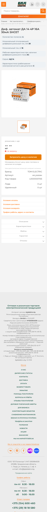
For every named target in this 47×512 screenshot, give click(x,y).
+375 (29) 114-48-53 (34, 332)
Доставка (23, 380)
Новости (23, 428)
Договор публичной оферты (23, 404)
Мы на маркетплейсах (23, 438)
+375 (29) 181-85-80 (37, 351)
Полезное (23, 425)
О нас (23, 370)
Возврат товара (23, 387)
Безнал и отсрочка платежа (23, 418)
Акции (23, 432)
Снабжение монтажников (23, 414)
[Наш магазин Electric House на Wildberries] (30, 450)
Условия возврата (11, 208)
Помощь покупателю (23, 394)
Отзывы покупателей (23, 401)
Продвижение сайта (23, 473)
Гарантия (24, 390)
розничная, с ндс (12, 141)
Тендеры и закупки (23, 421)
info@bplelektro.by (23, 333)
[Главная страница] (22, 4)
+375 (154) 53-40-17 (33, 345)
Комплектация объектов (23, 411)
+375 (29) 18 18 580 (23, 508)
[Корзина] (43, 4)
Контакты (23, 377)
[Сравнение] (31, 4)
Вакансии (23, 435)
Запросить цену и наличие (23, 157)
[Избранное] (37, 4)
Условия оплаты (10, 200)
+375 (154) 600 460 (23, 503)
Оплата (23, 383)
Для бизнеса (23, 408)
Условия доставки (11, 204)
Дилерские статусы (23, 373)
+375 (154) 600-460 (22, 351)
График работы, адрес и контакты (18, 212)
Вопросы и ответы (23, 397)
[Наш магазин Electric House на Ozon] (36, 450)
